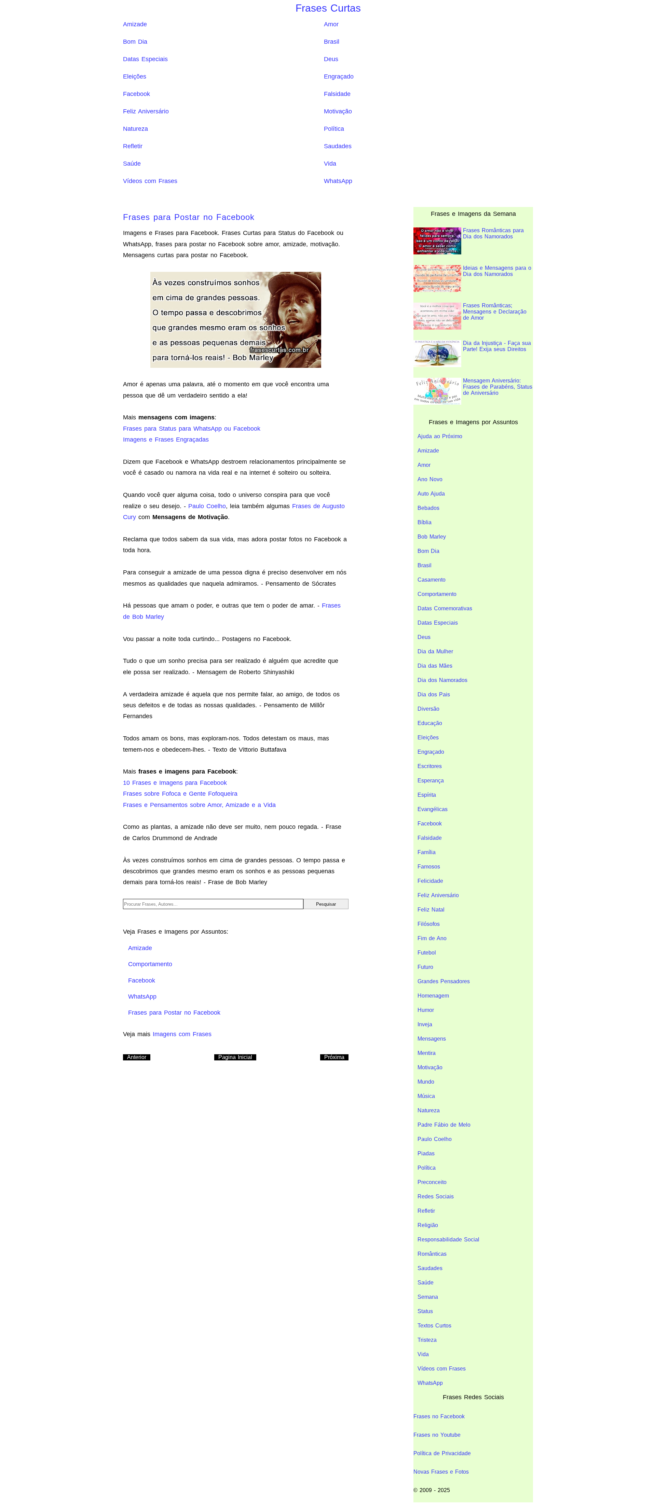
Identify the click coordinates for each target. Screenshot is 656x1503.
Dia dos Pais (434, 694)
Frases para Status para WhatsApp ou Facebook (191, 428)
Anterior (136, 1057)
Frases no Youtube (437, 1435)
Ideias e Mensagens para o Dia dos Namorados (497, 271)
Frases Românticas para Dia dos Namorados (493, 233)
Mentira (427, 1053)
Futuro (425, 967)
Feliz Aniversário (146, 111)
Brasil (331, 41)
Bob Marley (432, 537)
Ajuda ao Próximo (440, 436)
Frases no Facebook (439, 1416)
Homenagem (433, 996)
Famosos (429, 866)
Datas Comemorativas (445, 608)
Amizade (135, 24)
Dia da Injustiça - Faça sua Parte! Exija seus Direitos (497, 346)
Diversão (428, 709)
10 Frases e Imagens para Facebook (175, 782)
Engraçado (339, 76)
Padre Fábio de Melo (444, 1125)
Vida (330, 163)
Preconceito (432, 1182)
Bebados (428, 508)
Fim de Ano (432, 938)
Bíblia (425, 522)
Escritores (430, 766)
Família (427, 852)
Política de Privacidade (442, 1453)
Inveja (425, 1024)
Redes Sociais (436, 1196)
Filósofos (429, 924)
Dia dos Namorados (442, 680)
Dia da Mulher (435, 651)
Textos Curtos (434, 1325)
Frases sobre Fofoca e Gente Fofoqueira (180, 793)
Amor (331, 24)
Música (426, 1096)
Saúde (132, 163)
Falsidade (337, 94)
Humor (426, 1010)
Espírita (427, 795)
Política (334, 128)
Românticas (432, 1254)
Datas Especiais (145, 59)
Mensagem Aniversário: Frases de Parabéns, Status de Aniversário (497, 387)
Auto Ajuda (431, 494)
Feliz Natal (431, 910)
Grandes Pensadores (444, 981)
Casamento (432, 580)
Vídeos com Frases (150, 181)
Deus (331, 59)
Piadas (426, 1153)
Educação (430, 723)
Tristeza (427, 1340)
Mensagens (432, 1039)
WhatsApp (338, 181)
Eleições (134, 76)
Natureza (135, 128)
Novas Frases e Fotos (441, 1472)
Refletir (132, 146)
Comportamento (437, 594)
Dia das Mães (435, 666)
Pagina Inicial (235, 1057)
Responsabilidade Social (448, 1239)
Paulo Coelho (207, 506)
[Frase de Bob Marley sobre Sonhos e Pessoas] (235, 319)
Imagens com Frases (182, 1034)
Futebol (427, 953)
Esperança (431, 780)
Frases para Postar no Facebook (189, 217)
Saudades (338, 146)
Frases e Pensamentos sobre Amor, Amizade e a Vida (199, 805)
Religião (428, 1225)
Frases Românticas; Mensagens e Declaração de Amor (495, 312)
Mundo (426, 1082)
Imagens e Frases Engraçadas (166, 439)
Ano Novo (430, 479)
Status (425, 1311)
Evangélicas (433, 809)
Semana (428, 1297)
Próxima (334, 1057)
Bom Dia (135, 41)
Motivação (338, 111)
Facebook (136, 94)
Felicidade (430, 881)
